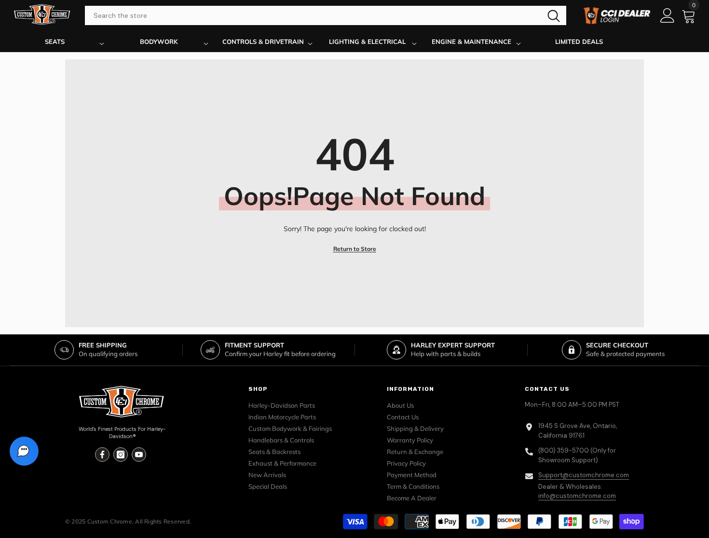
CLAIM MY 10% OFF (355, 338)
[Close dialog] (468, 171)
